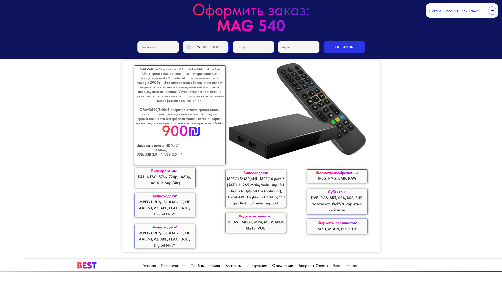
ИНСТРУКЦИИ (471, 10)
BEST (86, 265)
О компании (282, 265)
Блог (337, 265)
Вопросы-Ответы (313, 265)
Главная (149, 265)
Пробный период (205, 265)
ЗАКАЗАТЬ (451, 10)
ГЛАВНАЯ (435, 10)
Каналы (352, 265)
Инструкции (256, 265)
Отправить (344, 47)
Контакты (234, 265)
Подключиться (173, 265)
